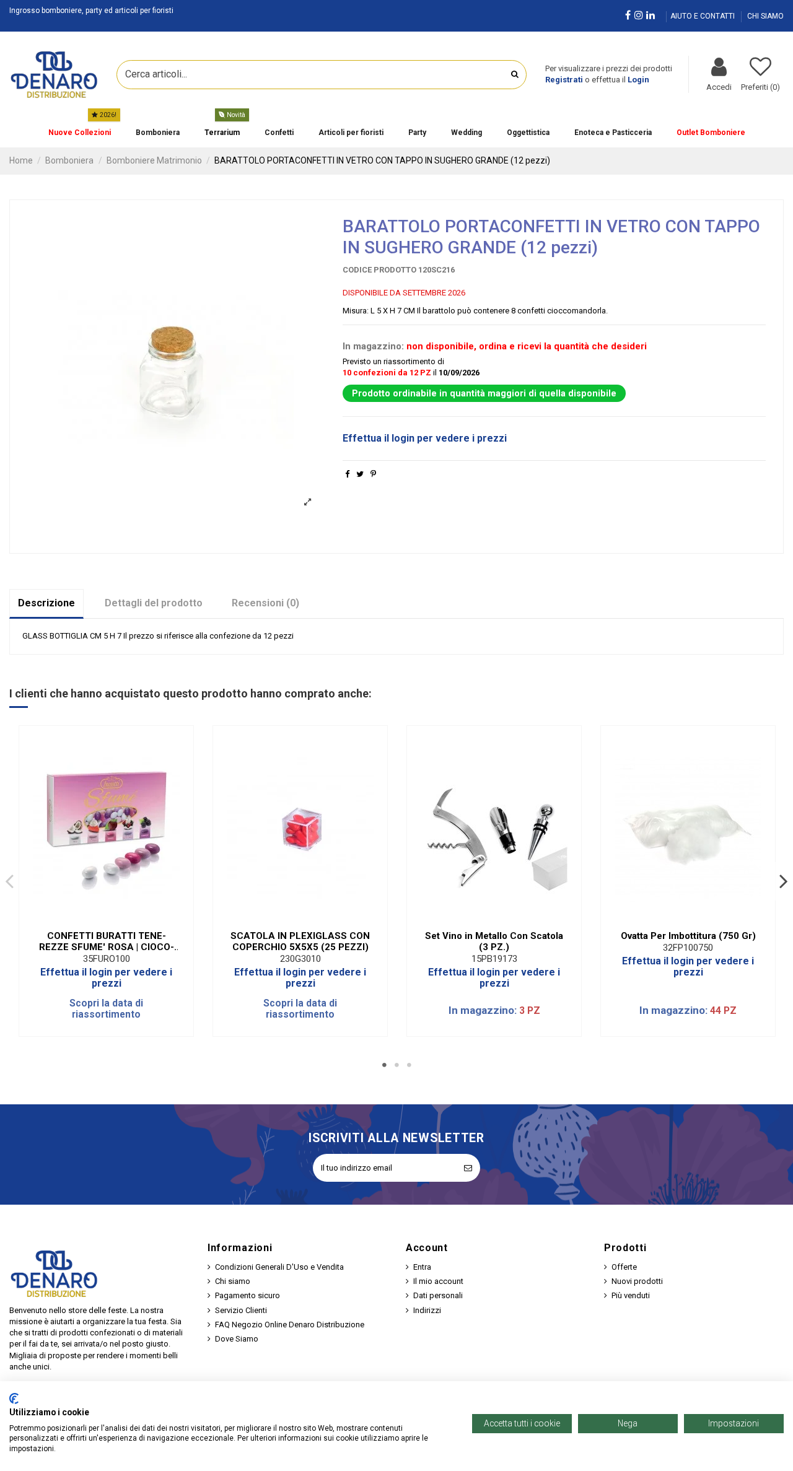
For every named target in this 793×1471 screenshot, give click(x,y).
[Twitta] (360, 474)
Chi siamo (232, 1281)
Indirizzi (427, 1310)
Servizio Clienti (241, 1310)
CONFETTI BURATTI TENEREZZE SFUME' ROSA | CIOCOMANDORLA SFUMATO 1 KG (106, 941)
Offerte (624, 1267)
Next (783, 881)
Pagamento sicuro (247, 1295)
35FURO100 (106, 958)
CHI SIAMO (765, 16)
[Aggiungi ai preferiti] (98, 920)
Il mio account (438, 1281)
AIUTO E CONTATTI (703, 16)
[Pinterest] (373, 474)
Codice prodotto (379, 269)
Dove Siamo (236, 1338)
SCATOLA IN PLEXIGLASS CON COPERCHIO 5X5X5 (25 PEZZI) (300, 941)
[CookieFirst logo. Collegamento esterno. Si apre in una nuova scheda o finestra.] (14, 1398)
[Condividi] (347, 474)
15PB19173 (494, 958)
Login (638, 79)
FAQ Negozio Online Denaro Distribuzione (289, 1324)
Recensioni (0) (265, 603)
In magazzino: (373, 346)
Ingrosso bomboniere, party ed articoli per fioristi (91, 10)
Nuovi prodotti (637, 1281)
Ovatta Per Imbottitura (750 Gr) (688, 935)
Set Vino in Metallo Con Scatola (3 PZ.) (494, 941)
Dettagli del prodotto (154, 603)
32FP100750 (688, 947)
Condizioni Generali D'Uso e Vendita (279, 1267)
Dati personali (438, 1295)
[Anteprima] (115, 920)
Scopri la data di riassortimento (106, 1009)
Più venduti (630, 1295)
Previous (10, 881)
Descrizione (46, 603)
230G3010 (300, 958)
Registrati (564, 79)
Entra (422, 1267)
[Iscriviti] (468, 1168)
